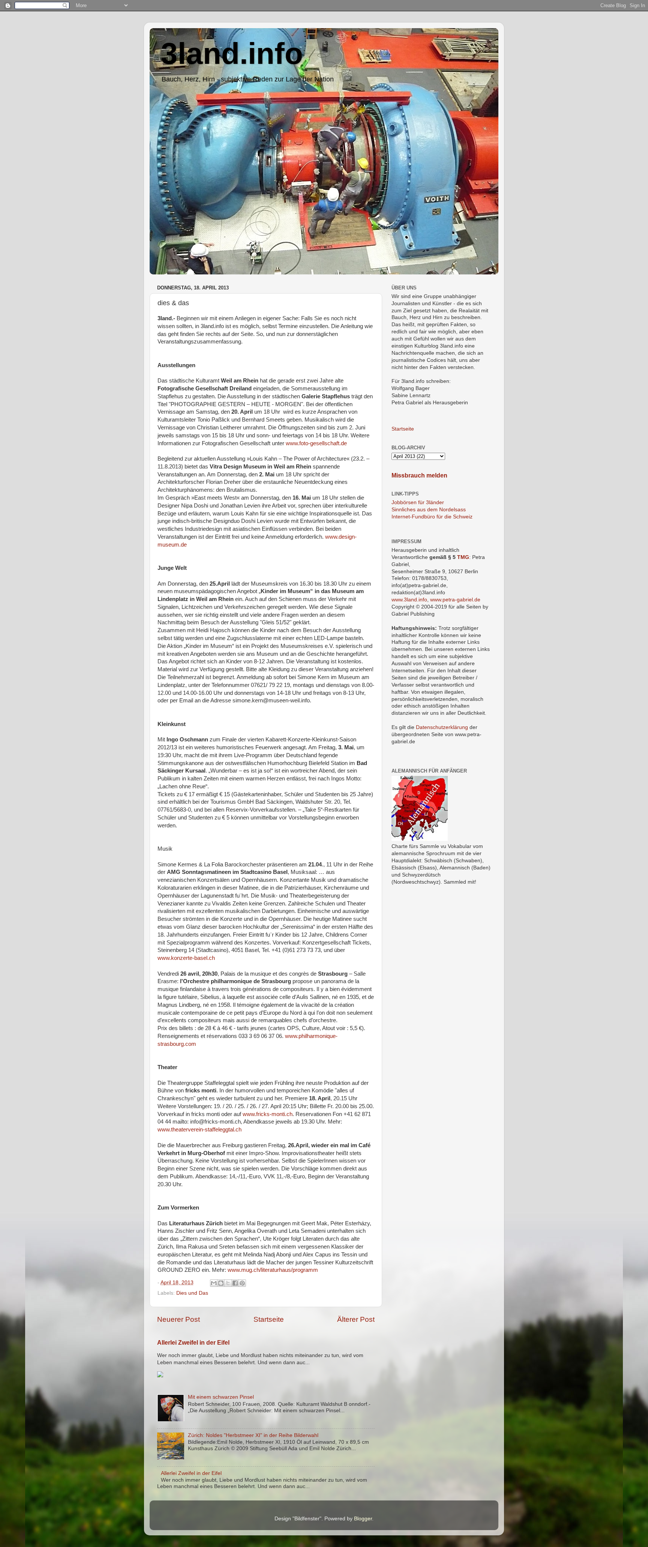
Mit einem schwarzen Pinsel (221, 1397)
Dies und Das (192, 1293)
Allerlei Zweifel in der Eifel (193, 1342)
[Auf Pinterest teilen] (242, 1283)
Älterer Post (356, 1319)
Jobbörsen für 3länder (418, 502)
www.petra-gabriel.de (455, 600)
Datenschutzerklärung (442, 727)
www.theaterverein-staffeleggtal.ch (200, 1130)
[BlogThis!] (221, 1283)
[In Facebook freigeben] (235, 1283)
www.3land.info (409, 600)
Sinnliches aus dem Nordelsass (429, 509)
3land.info (232, 53)
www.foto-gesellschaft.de (316, 443)
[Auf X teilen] (228, 1283)
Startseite (269, 1319)
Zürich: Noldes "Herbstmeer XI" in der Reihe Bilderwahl (253, 1435)
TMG (463, 557)
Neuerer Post (178, 1319)
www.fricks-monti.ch (267, 1114)
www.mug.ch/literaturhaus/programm (273, 1270)
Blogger (363, 1518)
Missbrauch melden (419, 475)
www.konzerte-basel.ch (186, 958)
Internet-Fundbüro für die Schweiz (432, 517)
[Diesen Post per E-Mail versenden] (214, 1283)
